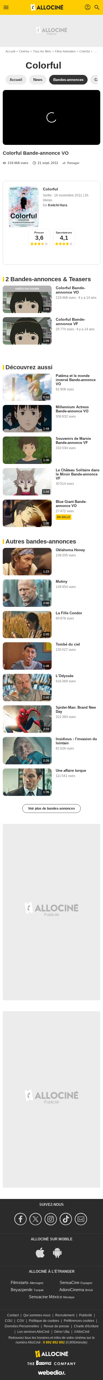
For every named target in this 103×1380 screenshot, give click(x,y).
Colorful (84, 51)
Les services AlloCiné (33, 1332)
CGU (8, 1321)
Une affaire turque (71, 770)
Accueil (10, 51)
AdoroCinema (71, 1289)
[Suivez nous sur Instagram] (51, 1219)
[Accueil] (46, 7)
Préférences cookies (79, 1321)
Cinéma (24, 51)
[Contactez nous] (82, 1219)
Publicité (85, 1315)
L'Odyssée (64, 676)
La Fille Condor (69, 613)
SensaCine (69, 1282)
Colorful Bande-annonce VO (70, 290)
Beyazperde (21, 1289)
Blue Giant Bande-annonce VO (71, 504)
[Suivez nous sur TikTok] (67, 1219)
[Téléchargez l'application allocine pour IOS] (43, 1252)
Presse (39, 232)
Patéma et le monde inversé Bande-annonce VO (76, 380)
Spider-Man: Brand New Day (76, 709)
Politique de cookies (44, 1321)
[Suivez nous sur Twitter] (36, 1219)
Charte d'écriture (86, 1326)
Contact (13, 1315)
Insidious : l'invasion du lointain (76, 741)
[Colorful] (24, 207)
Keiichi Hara (57, 205)
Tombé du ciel (68, 644)
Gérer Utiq (61, 1332)
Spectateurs (64, 232)
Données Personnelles (22, 1326)
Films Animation (65, 51)
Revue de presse (56, 1326)
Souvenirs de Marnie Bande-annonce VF (73, 440)
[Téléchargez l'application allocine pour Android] (60, 1252)
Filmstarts (20, 1282)
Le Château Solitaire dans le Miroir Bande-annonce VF (77, 474)
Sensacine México (45, 1296)
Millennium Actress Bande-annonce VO (72, 409)
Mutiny (61, 581)
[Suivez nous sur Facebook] (21, 1219)
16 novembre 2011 (68, 195)
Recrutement (64, 1315)
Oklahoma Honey (70, 550)
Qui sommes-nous (37, 1315)
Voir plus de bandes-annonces (51, 808)
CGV (20, 1321)
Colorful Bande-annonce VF (70, 321)
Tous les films (42, 51)
